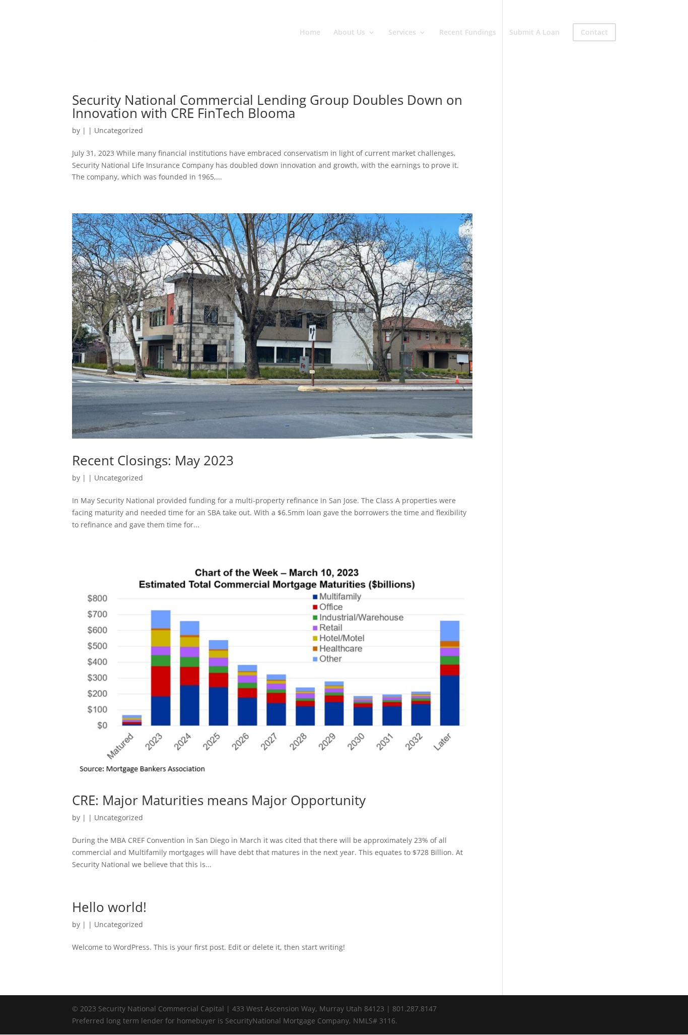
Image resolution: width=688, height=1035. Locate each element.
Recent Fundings (467, 33)
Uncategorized (118, 130)
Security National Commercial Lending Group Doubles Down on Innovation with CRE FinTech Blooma (267, 106)
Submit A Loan (534, 33)
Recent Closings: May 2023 (153, 460)
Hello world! (109, 907)
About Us (349, 33)
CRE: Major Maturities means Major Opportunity (219, 800)
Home (310, 33)
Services (402, 33)
